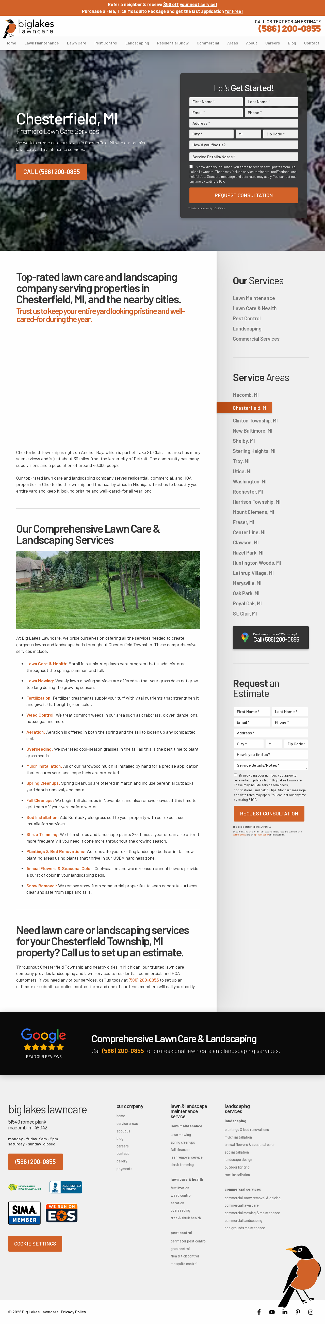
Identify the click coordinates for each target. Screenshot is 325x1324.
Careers (272, 42)
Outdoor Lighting (237, 1167)
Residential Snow (173, 42)
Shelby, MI (244, 441)
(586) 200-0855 (288, 25)
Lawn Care (76, 42)
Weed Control (181, 1195)
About (251, 42)
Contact (311, 42)
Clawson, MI (246, 542)
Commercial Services (256, 339)
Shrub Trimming (182, 1164)
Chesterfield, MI (250, 408)
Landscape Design (238, 1159)
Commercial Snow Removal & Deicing (244, 1198)
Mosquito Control (184, 1264)
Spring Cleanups (183, 1142)
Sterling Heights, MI (254, 451)
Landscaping (137, 42)
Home (11, 42)
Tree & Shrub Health (186, 1218)
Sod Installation (237, 1152)
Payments (124, 1169)
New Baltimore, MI (252, 431)
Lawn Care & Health (255, 308)
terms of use (239, 834)
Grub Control (180, 1249)
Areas (232, 42)
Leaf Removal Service (187, 1157)
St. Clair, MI (245, 613)
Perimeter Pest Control (188, 1241)
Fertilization (180, 1188)
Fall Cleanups (180, 1149)
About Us (123, 1131)
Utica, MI (242, 471)
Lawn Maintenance (41, 42)
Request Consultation (244, 195)
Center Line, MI (249, 532)
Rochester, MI (248, 491)
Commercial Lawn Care (242, 1205)
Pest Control (105, 42)
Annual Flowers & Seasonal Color (244, 1144)
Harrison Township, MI (257, 502)
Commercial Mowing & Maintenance (244, 1213)
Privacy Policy (73, 1311)
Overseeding (180, 1210)
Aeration (177, 1203)
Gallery (122, 1161)
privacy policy (262, 834)
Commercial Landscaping (243, 1220)
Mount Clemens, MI (253, 512)
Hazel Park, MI (248, 552)
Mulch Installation (238, 1137)
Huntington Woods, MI (257, 563)
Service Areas (127, 1123)
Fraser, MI (243, 522)
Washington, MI (250, 481)
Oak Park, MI (246, 593)
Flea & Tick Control (185, 1256)
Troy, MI (241, 461)
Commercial (208, 42)
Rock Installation (237, 1175)
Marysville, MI (247, 583)
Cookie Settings (35, 1243)
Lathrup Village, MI (253, 573)
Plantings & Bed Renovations (244, 1129)
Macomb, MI (246, 395)
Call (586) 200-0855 (51, 171)
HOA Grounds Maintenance (244, 1228)
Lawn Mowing (181, 1134)
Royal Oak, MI (247, 603)
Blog (292, 42)
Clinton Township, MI (255, 420)
